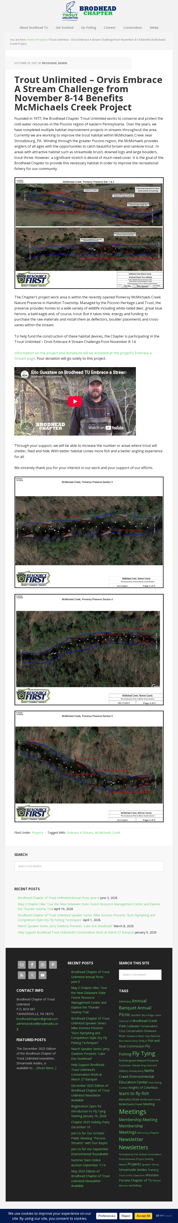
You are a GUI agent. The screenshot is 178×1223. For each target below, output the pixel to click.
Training (153, 1170)
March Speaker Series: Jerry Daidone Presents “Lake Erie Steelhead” (65, 926)
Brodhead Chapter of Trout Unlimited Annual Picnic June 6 (58, 898)
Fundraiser (125, 1065)
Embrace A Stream (80, 832)
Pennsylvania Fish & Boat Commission (140, 1154)
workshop (135, 1185)
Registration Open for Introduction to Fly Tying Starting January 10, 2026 (88, 1111)
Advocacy (125, 1001)
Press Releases (127, 1159)
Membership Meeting (138, 1119)
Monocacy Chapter (148, 1132)
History (123, 1071)
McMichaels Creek (107, 832)
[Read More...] (46, 1068)
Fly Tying (143, 1053)
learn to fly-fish (134, 1093)
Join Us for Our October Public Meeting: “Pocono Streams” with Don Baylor (89, 1138)
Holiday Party (136, 1071)
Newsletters (133, 1147)
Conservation (134, 1031)
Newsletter (131, 1139)
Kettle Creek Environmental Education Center (136, 1076)
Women (123, 1185)
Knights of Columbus (143, 1087)
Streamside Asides (133, 1169)
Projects (37, 832)
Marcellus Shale (129, 1099)
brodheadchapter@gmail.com (37, 1019)
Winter (157, 1180)
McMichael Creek (150, 1099)
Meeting (149, 1104)
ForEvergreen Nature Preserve (138, 1060)
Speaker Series (150, 1164)
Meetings (132, 1111)
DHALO (143, 1040)
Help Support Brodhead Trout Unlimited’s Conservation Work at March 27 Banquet (76, 932)
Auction (136, 1015)
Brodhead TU (89, 11)
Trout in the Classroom (132, 1175)
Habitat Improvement (144, 1065)
